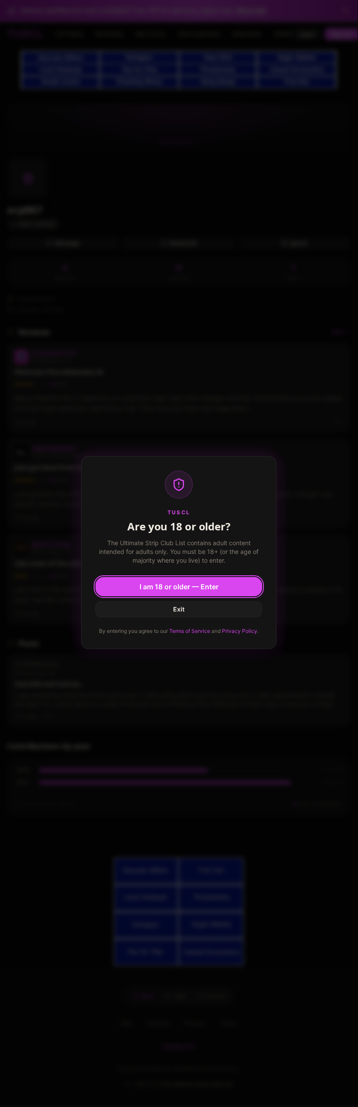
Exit (178, 609)
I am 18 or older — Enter (179, 586)
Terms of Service (189, 631)
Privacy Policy (239, 631)
